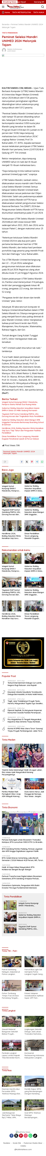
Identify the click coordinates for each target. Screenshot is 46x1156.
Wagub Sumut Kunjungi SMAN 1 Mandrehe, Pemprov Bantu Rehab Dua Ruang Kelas (20, 403)
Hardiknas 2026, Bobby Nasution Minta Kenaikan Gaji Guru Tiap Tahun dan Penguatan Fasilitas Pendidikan (22, 430)
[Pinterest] (21, 1136)
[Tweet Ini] (27, 462)
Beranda (5, 24)
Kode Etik (17, 1143)
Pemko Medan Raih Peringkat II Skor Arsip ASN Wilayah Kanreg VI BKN (11, 794)
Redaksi (6, 1143)
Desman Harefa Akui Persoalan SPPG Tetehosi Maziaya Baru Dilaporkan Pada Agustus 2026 (11, 1091)
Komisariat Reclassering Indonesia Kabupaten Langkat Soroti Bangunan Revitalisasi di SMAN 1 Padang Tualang (34, 1055)
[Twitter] (16, 1136)
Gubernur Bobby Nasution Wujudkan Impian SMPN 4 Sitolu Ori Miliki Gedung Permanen (20, 409)
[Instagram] (26, 1136)
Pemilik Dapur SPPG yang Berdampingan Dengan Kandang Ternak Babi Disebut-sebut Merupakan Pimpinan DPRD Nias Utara (33, 1091)
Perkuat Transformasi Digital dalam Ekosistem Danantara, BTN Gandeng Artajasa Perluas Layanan (22, 877)
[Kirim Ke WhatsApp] (42, 462)
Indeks (23, 1146)
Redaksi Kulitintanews (14, 49)
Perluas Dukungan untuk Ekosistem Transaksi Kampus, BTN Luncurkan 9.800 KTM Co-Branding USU (22, 841)
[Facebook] (11, 1136)
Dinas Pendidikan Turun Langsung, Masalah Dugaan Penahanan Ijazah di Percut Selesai (20, 437)
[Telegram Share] (37, 462)
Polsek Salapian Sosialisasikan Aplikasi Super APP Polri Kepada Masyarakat (34, 995)
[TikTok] (35, 1136)
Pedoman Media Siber (33, 1143)
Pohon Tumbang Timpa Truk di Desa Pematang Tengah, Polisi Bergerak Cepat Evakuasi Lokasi (11, 995)
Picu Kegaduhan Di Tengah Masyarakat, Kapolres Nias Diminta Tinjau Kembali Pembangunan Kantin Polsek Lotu (25, 720)
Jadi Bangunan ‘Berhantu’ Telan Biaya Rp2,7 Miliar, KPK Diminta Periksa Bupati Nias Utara (11, 1115)
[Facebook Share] (22, 462)
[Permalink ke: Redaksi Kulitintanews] (4, 50)
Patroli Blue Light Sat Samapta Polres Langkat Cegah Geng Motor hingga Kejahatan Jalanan (34, 971)
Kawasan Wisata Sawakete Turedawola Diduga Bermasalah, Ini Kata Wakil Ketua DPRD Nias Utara (25, 693)
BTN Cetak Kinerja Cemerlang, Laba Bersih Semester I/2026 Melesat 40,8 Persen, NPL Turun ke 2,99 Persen (22, 859)
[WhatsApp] (30, 1136)
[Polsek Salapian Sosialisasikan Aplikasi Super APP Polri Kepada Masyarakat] (34, 985)
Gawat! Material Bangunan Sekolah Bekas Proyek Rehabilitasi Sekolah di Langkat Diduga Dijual (11, 1031)
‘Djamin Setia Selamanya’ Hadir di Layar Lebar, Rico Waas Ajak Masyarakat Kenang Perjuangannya (22, 772)
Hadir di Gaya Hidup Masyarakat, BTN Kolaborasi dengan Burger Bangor (18, 868)
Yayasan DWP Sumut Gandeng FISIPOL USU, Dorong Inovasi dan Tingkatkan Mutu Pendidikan (22, 415)
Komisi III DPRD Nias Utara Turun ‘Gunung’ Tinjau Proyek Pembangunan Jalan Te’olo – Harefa (25, 729)
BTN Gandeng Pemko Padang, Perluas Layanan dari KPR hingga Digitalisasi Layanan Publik (22, 850)
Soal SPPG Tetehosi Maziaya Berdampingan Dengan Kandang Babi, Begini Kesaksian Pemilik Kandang (34, 1115)
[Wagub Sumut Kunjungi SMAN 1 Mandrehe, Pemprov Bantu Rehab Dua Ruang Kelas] (11, 478)
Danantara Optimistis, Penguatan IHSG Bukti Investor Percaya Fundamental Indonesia (20, 886)
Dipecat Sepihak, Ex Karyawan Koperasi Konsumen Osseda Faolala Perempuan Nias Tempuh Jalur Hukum (25, 711)
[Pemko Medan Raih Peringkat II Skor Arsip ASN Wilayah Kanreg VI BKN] (11, 783)
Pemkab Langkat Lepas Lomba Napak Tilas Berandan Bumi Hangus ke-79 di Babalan (11, 1055)
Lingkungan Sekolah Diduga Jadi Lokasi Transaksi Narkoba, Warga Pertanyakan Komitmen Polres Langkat (33, 1031)
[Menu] (3, 7)
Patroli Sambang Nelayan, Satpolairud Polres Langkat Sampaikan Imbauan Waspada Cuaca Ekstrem (11, 971)
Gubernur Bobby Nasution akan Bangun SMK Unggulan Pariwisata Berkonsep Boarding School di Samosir (23, 422)
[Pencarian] (42, 7)
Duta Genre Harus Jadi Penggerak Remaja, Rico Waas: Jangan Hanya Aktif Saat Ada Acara (34, 794)
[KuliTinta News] (18, 7)
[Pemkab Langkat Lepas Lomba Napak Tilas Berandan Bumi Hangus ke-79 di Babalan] (11, 1045)
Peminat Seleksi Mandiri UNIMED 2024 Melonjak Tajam (19, 452)
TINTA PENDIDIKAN (10, 33)
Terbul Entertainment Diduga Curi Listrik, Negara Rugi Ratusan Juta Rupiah (25, 684)
